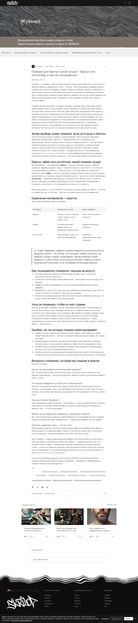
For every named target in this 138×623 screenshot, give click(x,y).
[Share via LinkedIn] (42, 487)
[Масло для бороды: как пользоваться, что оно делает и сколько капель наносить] (69, 516)
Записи (77, 595)
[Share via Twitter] (37, 487)
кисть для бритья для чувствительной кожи (92, 471)
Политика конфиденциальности (21, 620)
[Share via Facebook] (33, 487)
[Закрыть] (135, 618)
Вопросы (77, 601)
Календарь (108, 601)
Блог (106, 606)
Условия (47, 598)
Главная (107, 595)
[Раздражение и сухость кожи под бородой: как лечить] (101, 516)
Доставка (48, 601)
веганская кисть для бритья (57, 475)
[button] (129, 3)
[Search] (125, 3)
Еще (108, 53)
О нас (76, 606)
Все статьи (6, 53)
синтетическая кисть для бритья (77, 475)
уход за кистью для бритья (49, 471)
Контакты (78, 604)
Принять (128, 618)
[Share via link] (47, 487)
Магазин (107, 598)
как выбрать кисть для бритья (68, 471)
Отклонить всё (116, 618)
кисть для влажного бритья (97, 475)
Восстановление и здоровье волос (54, 53)
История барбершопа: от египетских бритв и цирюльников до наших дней (34, 529)
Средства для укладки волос (62, 480)
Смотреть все (111, 505)
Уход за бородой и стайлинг (26, 53)
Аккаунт (77, 598)
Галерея (107, 604)
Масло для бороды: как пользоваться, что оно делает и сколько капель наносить (67, 529)
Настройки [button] (104, 618)
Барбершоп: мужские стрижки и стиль (87, 53)
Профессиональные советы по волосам (87, 480)
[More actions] (105, 66)
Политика (48, 595)
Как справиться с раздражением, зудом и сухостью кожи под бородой (102, 529)
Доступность (49, 604)
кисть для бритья (41, 475)
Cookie (47, 606)
